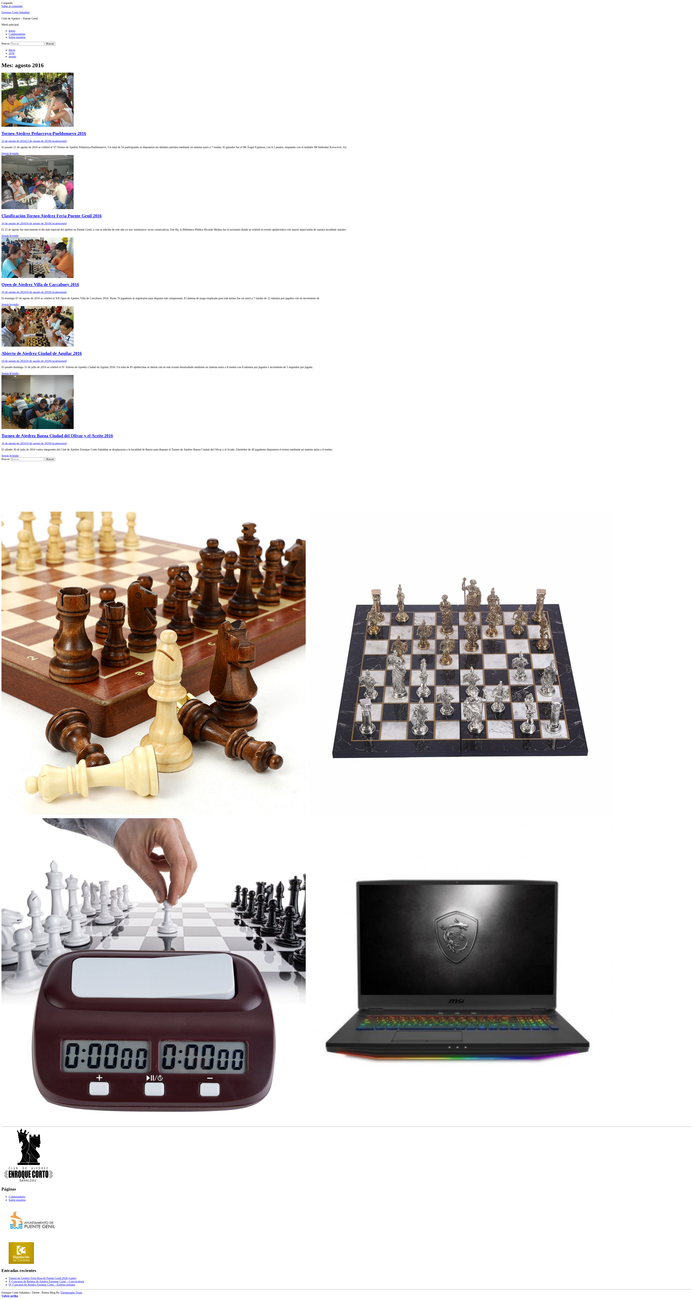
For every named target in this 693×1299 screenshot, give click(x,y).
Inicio (12, 30)
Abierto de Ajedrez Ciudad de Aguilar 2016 (41, 353)
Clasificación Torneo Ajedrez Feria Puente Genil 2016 (51, 215)
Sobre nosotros (17, 37)
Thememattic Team (71, 1292)
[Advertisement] (109, 486)
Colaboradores (17, 34)
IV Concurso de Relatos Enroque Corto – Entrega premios (42, 1284)
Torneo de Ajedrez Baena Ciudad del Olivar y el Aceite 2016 (57, 435)
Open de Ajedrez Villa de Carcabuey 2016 (40, 284)
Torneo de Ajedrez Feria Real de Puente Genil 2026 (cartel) (42, 1278)
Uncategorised (58, 141)
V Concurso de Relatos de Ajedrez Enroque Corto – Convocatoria (46, 1281)
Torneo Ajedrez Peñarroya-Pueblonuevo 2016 (43, 133)
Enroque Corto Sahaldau (15, 12)
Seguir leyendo (10, 153)
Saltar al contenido (12, 6)
